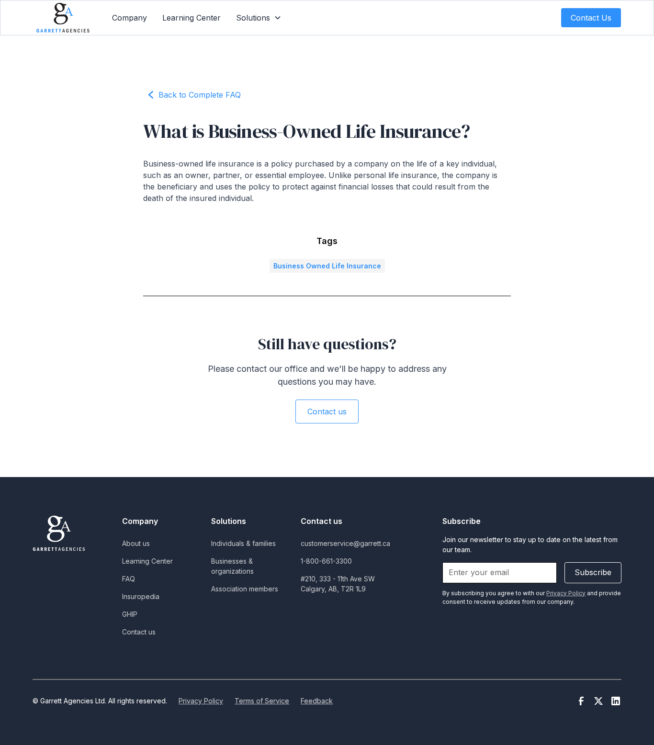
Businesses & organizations (232, 566)
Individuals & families (243, 543)
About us (136, 543)
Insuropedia (140, 596)
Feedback (317, 701)
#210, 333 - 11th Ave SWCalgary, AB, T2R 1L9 (338, 584)
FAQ (128, 579)
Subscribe (593, 572)
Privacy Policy (201, 701)
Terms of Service (262, 701)
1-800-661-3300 (326, 561)
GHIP (129, 614)
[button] (258, 17)
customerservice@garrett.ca (345, 543)
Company (129, 17)
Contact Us (591, 17)
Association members (244, 589)
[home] (63, 17)
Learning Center (191, 17)
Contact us (327, 411)
